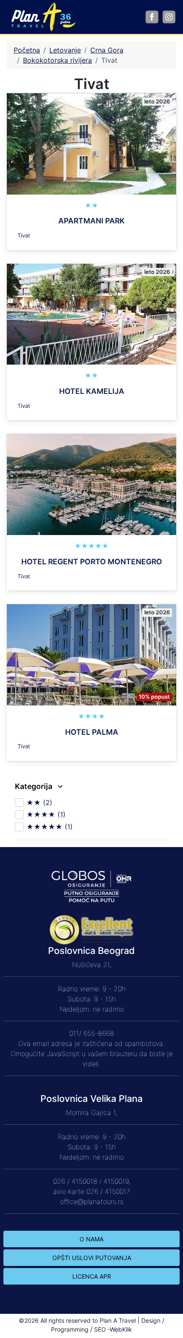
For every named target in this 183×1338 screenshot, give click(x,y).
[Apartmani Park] (91, 143)
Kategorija (34, 786)
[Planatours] (43, 16)
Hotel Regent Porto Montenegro (91, 561)
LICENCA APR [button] (91, 1276)
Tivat (23, 235)
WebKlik (121, 1329)
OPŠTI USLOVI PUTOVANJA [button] (91, 1257)
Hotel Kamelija (91, 391)
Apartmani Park (91, 220)
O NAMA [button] (91, 1239)
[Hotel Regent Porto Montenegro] (91, 483)
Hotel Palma (91, 732)
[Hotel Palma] (91, 654)
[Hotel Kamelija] (91, 313)
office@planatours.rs (91, 1201)
